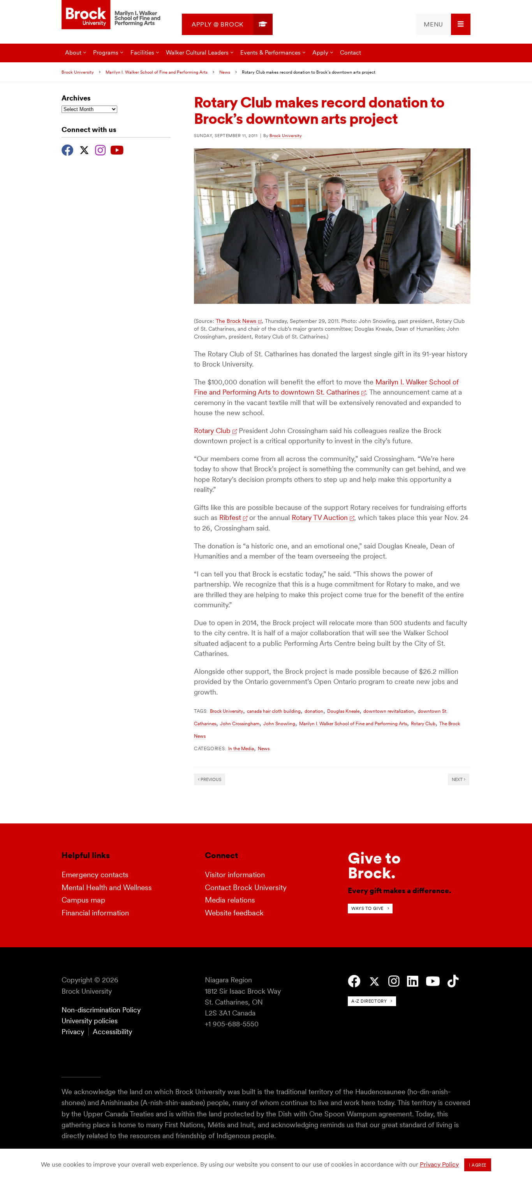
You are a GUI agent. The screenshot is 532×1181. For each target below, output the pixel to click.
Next (458, 779)
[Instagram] (100, 149)
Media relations (230, 899)
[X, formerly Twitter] (84, 149)
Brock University (78, 72)
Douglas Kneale (343, 711)
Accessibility (112, 1032)
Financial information (95, 912)
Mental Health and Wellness (107, 887)
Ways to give (367, 908)
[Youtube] (117, 149)
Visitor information (235, 874)
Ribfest (230, 517)
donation (314, 711)
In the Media (241, 748)
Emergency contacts (95, 874)
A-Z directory (369, 1001)
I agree (477, 1165)
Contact (350, 52)
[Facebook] (68, 149)
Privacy (73, 1032)
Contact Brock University (246, 887)
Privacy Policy (439, 1164)
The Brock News (236, 321)
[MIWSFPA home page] (112, 15)
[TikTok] (453, 981)
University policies (90, 1021)
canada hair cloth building (274, 711)
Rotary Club (212, 431)
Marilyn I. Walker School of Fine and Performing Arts (157, 72)
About (73, 52)
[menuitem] (227, 24)
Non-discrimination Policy (101, 1010)
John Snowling (279, 723)
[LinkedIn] (412, 981)
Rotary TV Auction (320, 517)
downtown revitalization (388, 711)
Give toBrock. (374, 865)
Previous (210, 779)
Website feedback (234, 912)
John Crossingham (239, 723)
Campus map (83, 899)
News (224, 72)
